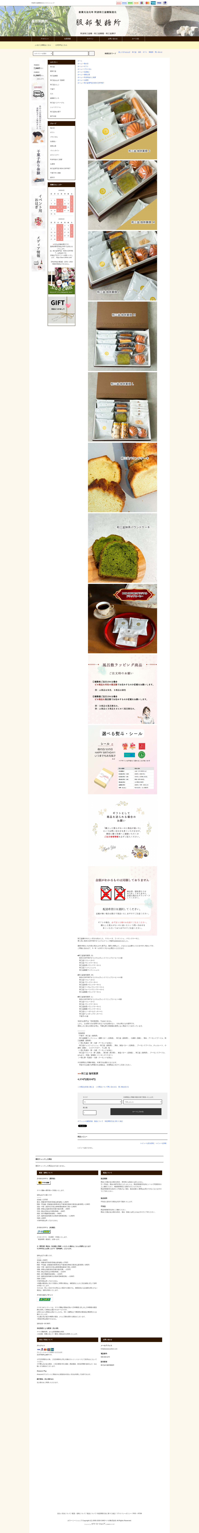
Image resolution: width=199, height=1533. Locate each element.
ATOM (140, 1513)
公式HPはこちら (61, 45)
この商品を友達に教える (86, 1087)
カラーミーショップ (74, 1520)
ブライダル (87, 69)
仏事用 (86, 80)
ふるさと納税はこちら (43, 45)
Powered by (87, 1524)
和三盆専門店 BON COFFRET (94, 83)
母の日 (86, 63)
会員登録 (67, 39)
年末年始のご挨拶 (90, 77)
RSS (134, 1513)
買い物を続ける (123, 1087)
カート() (135, 39)
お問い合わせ (113, 39)
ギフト (145, 52)
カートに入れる (138, 1111)
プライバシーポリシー (124, 1513)
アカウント (45, 39)
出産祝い (87, 72)
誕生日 (52, 177)
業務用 (151, 52)
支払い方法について (64, 1513)
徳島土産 (87, 74)
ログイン (90, 39)
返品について (98, 1121)
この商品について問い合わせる (106, 1087)
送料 (139, 52)
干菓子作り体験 (55, 173)
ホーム (80, 61)
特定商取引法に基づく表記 (114, 1121)
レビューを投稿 (161, 1143)
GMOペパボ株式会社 (108, 1520)
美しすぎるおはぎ (124, 52)
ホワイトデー (54, 155)
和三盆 (134, 52)
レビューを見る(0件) (147, 1143)
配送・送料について (79, 1513)
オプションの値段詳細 (85, 1121)
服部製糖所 (40, 21)
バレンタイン (54, 150)
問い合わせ (158, 52)
